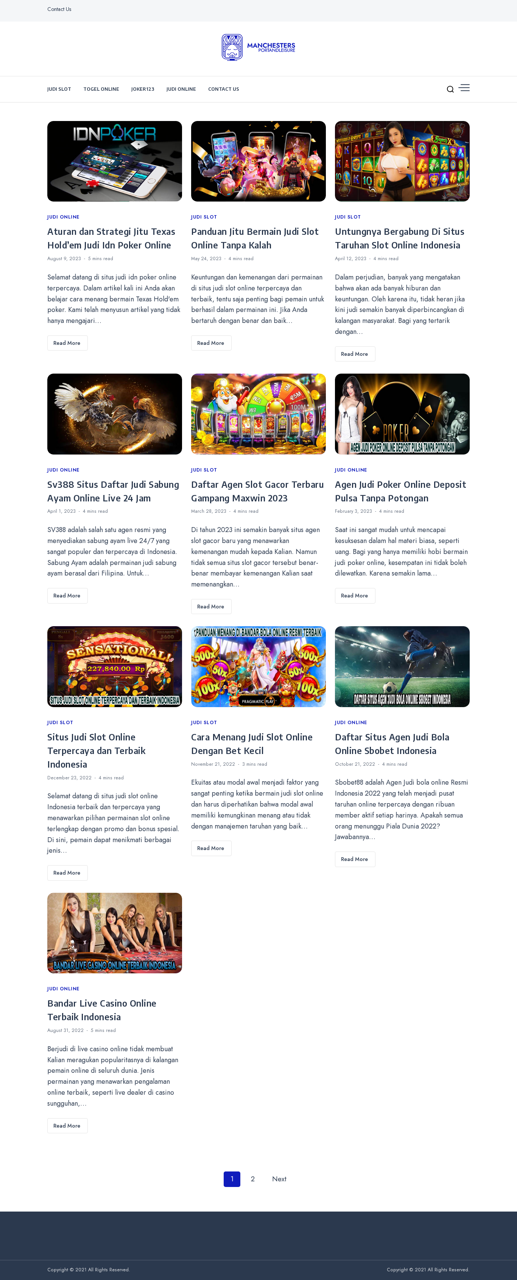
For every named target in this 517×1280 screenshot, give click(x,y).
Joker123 (142, 89)
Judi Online (181, 89)
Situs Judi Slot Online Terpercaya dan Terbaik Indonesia (96, 750)
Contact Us (59, 9)
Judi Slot (59, 89)
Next (279, 1179)
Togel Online (101, 89)
